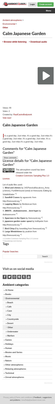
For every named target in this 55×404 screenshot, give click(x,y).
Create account (45, 4)
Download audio (38, 42)
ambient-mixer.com (16, 4)
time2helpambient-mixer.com (33, 400)
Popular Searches (10, 251)
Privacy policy (8, 397)
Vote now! (7, 118)
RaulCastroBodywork (22, 114)
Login (32, 4)
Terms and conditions (24, 397)
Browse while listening (15, 42)
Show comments (10, 158)
